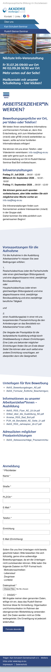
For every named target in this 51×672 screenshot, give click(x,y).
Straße (7, 486)
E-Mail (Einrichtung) (13, 539)
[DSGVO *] (4, 594)
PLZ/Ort (7, 496)
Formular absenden (13, 629)
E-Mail (7, 507)
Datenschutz (21, 664)
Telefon (7, 518)
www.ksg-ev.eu (19, 661)
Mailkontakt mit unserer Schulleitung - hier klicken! (22, 81)
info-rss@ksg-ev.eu (38, 152)
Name (6, 475)
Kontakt (8, 16)
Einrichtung (8, 528)
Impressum (8, 664)
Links (17, 16)
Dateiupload (10, 585)
